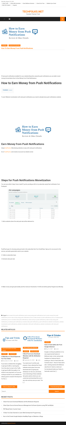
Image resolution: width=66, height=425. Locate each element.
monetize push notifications (15, 321)
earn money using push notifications (34, 315)
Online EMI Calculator (15, 3)
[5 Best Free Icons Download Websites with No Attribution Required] (33, 339)
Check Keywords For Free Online (9, 349)
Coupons (15, 5)
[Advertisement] (33, 63)
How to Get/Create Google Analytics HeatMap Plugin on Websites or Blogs (23, 416)
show (10, 90)
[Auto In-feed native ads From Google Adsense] (54, 336)
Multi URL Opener (6, 5)
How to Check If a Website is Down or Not (10, 386)
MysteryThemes (11, 423)
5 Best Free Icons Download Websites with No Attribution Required (31, 356)
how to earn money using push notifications (19, 317)
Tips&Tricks (13, 354)
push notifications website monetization (49, 321)
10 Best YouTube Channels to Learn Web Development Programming (22, 412)
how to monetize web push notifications (18, 319)
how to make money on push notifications (40, 317)
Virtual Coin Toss (40, 3)
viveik (17, 360)
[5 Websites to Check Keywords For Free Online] (11, 339)
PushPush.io (8, 148)
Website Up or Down (51, 3)
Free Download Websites (30, 347)
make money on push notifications (37, 319)
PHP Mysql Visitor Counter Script (12, 409)
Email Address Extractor (28, 3)
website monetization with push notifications (29, 324)
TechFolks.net (33, 11)
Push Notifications (14, 45)
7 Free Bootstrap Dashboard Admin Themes (57, 386)
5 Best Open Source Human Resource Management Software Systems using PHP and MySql (28, 405)
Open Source (34, 351)
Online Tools (5, 3)
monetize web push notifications (30, 321)
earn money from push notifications (15, 315)
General (4, 45)
